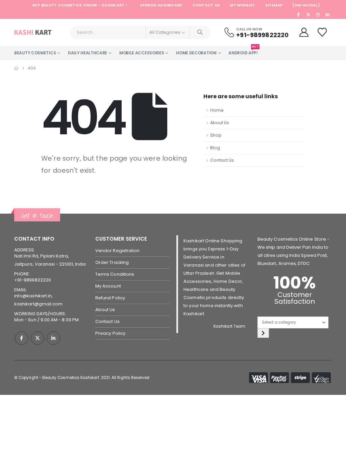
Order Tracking (112, 262)
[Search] (200, 32)
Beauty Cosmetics (35, 53)
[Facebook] (298, 14)
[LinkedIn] (327, 14)
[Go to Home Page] (16, 68)
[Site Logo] (33, 32)
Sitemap (273, 5)
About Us (219, 123)
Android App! (242, 51)
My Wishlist (242, 5)
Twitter (37, 338)
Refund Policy (110, 298)
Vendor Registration (117, 250)
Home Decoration (196, 53)
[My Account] (303, 32)
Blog (215, 148)
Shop (216, 135)
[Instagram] (318, 14)
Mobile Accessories (141, 53)
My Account (108, 286)
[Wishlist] (323, 32)
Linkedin (53, 338)
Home (217, 110)
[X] (308, 14)
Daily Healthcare (87, 53)
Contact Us (206, 5)
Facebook (21, 338)
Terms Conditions (114, 274)
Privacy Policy (110, 333)
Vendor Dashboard (161, 5)
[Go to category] (263, 333)
